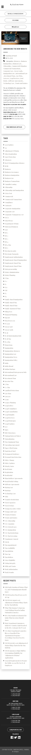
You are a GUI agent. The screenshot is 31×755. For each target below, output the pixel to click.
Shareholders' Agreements (13, 478)
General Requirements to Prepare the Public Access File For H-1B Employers (16, 663)
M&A (6, 430)
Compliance (9, 202)
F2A (6, 287)
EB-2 (6, 236)
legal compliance (11, 409)
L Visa (7, 384)
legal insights (9, 415)
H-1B (6, 333)
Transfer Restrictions (12, 500)
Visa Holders (9, 557)
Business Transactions (12, 181)
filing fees (8, 312)
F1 (5, 284)
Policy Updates (10, 463)
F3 (5, 293)
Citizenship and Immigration (14, 190)
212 (6, 148)
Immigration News (11, 357)
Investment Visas (9, 76)
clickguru (16, 751)
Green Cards (18, 71)
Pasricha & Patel (10, 451)
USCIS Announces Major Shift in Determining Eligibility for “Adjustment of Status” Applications (15, 654)
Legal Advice (9, 406)
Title (6, 497)
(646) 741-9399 (7, 116)
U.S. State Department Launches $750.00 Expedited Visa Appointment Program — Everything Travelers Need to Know (15, 635)
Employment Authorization (14, 257)
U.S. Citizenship (10, 521)
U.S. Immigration (10, 530)
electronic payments (11, 254)
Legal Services (14, 78)
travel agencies (10, 503)
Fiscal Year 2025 (10, 321)
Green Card (8, 327)
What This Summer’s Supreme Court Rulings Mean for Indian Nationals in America (15, 610)
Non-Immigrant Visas (12, 442)
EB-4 (6, 242)
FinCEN (7, 318)
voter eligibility (10, 560)
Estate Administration (12, 272)
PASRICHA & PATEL (18, 749)
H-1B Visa (8, 339)
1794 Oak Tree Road (15, 690)
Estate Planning (10, 275)
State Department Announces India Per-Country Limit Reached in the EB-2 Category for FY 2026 (16, 625)
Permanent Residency (12, 454)
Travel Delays (9, 506)
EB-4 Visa (8, 245)
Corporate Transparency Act (14, 215)
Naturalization (9, 439)
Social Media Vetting (11, 481)
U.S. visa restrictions (11, 533)
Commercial (9, 196)
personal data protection (13, 457)
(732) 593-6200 (17, 4)
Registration (9, 472)
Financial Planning (11, 315)
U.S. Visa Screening (11, 536)
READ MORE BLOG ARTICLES (14, 127)
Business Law (17, 64)
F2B (6, 290)
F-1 (6, 281)
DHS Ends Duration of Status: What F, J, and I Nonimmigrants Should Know (16, 589)
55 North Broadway (15, 717)
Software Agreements (16, 81)
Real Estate (8, 469)
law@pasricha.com (15, 730)
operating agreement (12, 445)
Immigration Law (9, 73)
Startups (8, 490)
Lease (7, 400)
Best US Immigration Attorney (14, 163)
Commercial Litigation (19, 66)
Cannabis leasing (10, 184)
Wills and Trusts (10, 566)
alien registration (11, 154)
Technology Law (8, 83)
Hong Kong (8, 345)
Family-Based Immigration (13, 299)
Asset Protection (10, 157)
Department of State (12, 224)
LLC (6, 427)
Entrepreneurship (11, 269)
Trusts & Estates (10, 515)
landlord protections (12, 390)
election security (10, 251)
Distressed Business (11, 227)
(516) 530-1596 (7, 118)
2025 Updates (9, 145)
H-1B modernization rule (13, 336)
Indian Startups (10, 369)
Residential (8, 475)
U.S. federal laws (10, 527)
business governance (12, 172)
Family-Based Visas (11, 306)
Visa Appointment (10, 545)
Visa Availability (10, 548)
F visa (7, 278)
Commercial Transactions (11, 69)
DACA (7, 218)
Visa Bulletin (9, 551)
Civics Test (8, 193)
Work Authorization (11, 569)
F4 (5, 296)
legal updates (9, 424)
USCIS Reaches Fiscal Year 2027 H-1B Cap (16, 596)
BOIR (6, 166)
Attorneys (17, 61)
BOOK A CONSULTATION (15, 14)
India (6, 363)
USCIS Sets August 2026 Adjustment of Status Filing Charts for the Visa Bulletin (16, 602)
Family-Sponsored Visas (13, 309)
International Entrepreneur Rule (16, 372)
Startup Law (9, 487)
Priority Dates (9, 466)
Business (8, 169)
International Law (21, 73)
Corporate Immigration (12, 209)
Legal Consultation (11, 412)
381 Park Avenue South (15, 704)
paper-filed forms (11, 448)
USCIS (7, 542)
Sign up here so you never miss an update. (14, 104)
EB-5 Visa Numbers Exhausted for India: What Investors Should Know (16, 618)
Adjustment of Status (12, 151)
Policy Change (9, 460)
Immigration (9, 348)
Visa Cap (7, 554)
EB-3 (6, 239)
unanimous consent (11, 539)
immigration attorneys (12, 351)
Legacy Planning (10, 403)
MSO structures (10, 433)
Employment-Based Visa (13, 263)
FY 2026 (7, 324)
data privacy (9, 221)
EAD (6, 230)
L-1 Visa (7, 387)
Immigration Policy (11, 360)
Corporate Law (8, 71)
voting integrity (10, 563)
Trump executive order (13, 509)
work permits (9, 572)
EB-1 (6, 233)
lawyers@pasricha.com (9, 112)
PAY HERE (15, 20)
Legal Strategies (10, 421)
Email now (16, 27)
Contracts (8, 205)
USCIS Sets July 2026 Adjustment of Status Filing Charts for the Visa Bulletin (16, 645)
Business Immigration (12, 175)
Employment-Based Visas (13, 266)
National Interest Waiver (13, 436)
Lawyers (6, 78)
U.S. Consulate (9, 524)
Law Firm (19, 76)
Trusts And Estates (21, 83)
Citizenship (7, 66)
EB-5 (6, 248)
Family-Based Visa (11, 303)
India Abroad (9, 366)
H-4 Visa (7, 342)
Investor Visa (9, 381)
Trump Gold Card (10, 512)
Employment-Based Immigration (16, 260)
